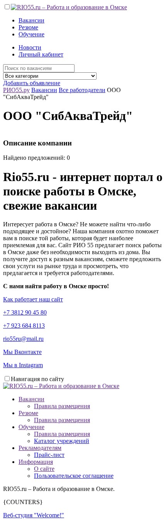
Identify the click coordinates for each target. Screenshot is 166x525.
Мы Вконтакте (22, 352)
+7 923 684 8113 (24, 325)
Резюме (28, 27)
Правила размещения (62, 406)
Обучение (31, 34)
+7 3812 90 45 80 (25, 312)
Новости (30, 47)
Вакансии (31, 20)
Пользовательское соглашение (73, 475)
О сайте (44, 468)
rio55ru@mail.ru (23, 338)
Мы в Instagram (23, 365)
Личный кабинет (41, 54)
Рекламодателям (40, 448)
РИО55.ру (16, 90)
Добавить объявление (31, 83)
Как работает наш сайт (33, 299)
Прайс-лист (49, 454)
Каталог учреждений (61, 441)
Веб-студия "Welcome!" (33, 515)
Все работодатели (82, 90)
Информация (36, 461)
